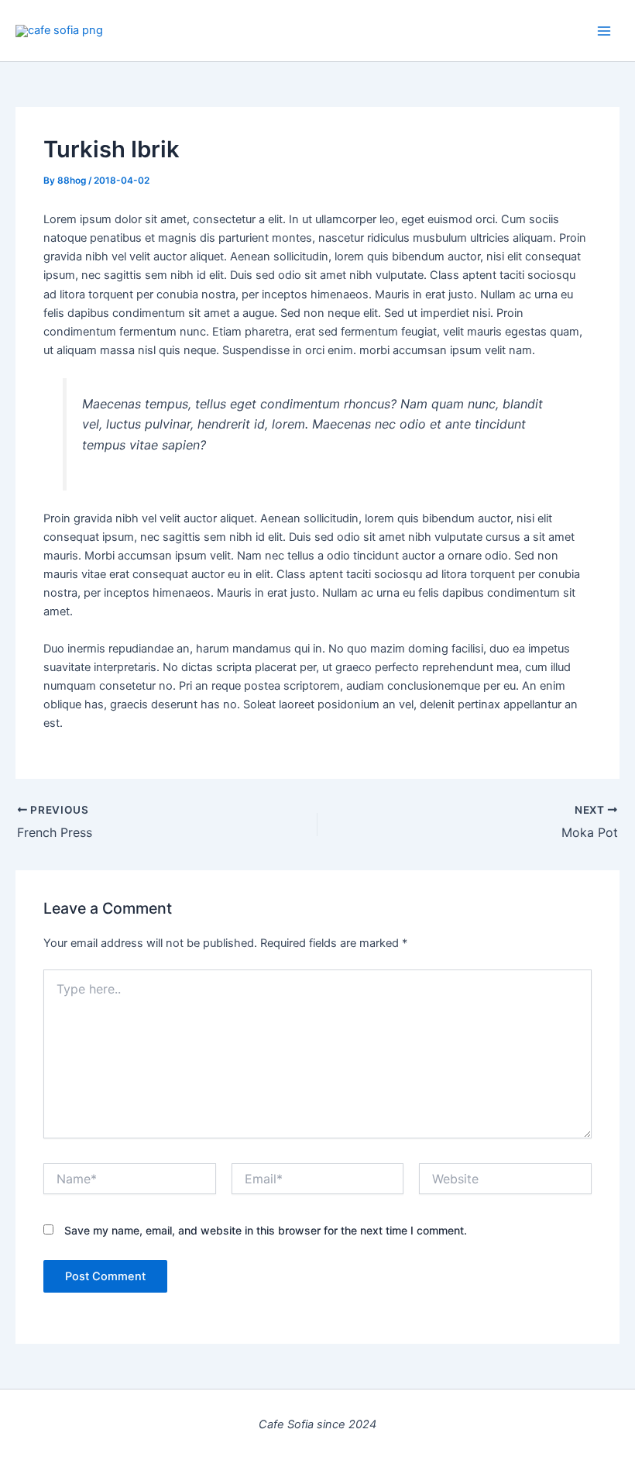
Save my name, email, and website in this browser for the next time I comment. (265, 1230)
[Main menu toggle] (604, 30)
